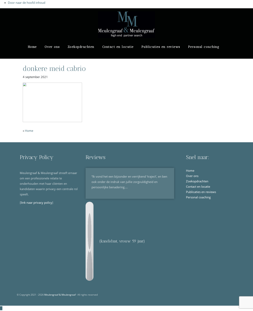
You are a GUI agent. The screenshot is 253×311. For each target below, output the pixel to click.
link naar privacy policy (36, 203)
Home (32, 47)
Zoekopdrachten (81, 47)
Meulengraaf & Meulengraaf (36, 14)
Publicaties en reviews (161, 47)
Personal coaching (203, 47)
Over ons (52, 47)
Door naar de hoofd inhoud (26, 3)
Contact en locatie (118, 47)
